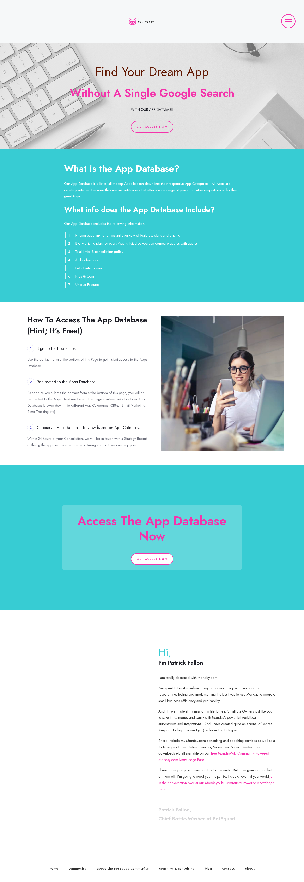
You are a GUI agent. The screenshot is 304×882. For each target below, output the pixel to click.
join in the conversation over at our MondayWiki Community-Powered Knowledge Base (216, 783)
